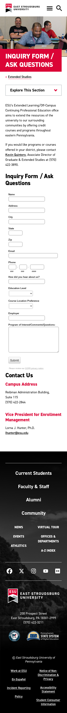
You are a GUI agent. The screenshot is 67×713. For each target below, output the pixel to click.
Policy (19, 696)
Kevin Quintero (15, 155)
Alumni (33, 499)
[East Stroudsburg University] (22, 8)
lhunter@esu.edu (16, 433)
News (18, 527)
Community (34, 513)
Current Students (33, 473)
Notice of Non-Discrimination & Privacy (48, 675)
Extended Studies (19, 77)
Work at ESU (19, 671)
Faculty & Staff (33, 486)
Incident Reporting (19, 688)
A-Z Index (48, 550)
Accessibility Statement (48, 690)
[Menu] (49, 8)
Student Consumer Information (48, 702)
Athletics (18, 546)
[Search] (59, 8)
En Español (19, 679)
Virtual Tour (48, 527)
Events (18, 536)
